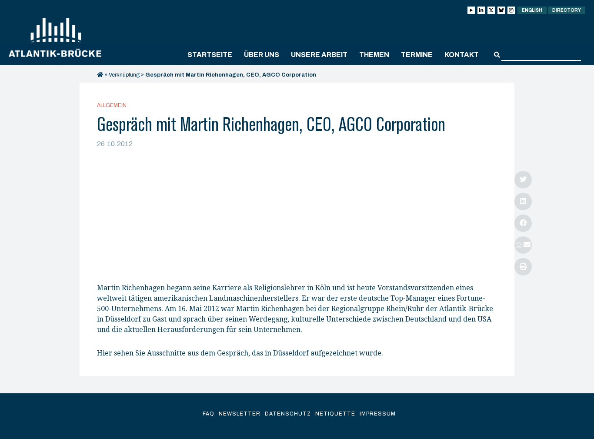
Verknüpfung (124, 75)
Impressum (378, 414)
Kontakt (461, 54)
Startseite (209, 54)
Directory (566, 10)
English (532, 10)
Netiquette (335, 414)
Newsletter (239, 414)
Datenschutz (288, 414)
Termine (417, 54)
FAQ (208, 414)
